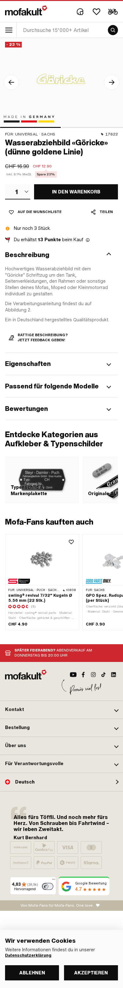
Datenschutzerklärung (28, 955)
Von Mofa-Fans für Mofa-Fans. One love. (57, 905)
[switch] (47, 886)
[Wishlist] (96, 11)
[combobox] (17, 191)
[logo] (26, 10)
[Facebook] (83, 674)
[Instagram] (93, 674)
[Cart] (112, 11)
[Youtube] (73, 674)
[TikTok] (103, 674)
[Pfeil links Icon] (11, 82)
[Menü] (53, 880)
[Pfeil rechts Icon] (111, 82)
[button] (61, 255)
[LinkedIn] (113, 674)
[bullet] (30, 127)
